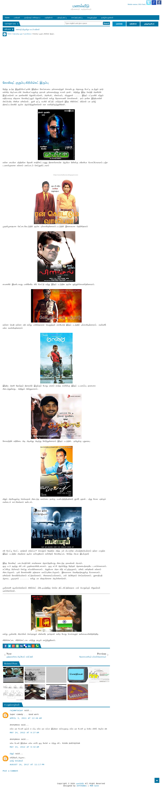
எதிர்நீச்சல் (49, 18)
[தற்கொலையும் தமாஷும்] (35, 692)
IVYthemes (82, 786)
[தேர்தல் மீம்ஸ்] (13, 675)
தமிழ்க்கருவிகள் (107, 18)
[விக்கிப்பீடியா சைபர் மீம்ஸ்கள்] (35, 675)
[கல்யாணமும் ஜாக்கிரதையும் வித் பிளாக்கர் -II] (78, 692)
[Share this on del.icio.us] (25, 646)
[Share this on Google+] (13, 646)
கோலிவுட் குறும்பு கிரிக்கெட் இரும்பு (26, 82)
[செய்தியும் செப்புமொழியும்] (78, 675)
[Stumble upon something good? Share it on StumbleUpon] (17, 646)
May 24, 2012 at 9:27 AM (24, 733)
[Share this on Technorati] (37, 646)
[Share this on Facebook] (5, 646)
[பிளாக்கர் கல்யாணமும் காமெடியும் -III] (13, 692)
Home (7, 18)
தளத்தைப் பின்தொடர (32, 18)
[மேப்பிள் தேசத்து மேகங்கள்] (56, 675)
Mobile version (132, 4)
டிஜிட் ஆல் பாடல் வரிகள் (25, 29)
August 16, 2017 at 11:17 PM (27, 765)
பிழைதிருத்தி (92, 18)
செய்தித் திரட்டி (77, 18)
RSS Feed (142, 4)
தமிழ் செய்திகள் (16, 761)
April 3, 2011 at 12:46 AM (26, 718)
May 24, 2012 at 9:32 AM (24, 747)
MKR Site (94, 786)
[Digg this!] (21, 646)
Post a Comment (10, 771)
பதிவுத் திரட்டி (62, 18)
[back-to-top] (157, 780)
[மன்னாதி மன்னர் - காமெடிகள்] (56, 692)
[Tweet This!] (9, 646)
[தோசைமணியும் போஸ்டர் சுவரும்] (99, 675)
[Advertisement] (56, 57)
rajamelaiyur (16, 710)
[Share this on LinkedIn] (29, 646)
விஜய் (12, 754)
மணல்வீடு (80, 784)
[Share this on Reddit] (33, 646)
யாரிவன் (17, 18)
